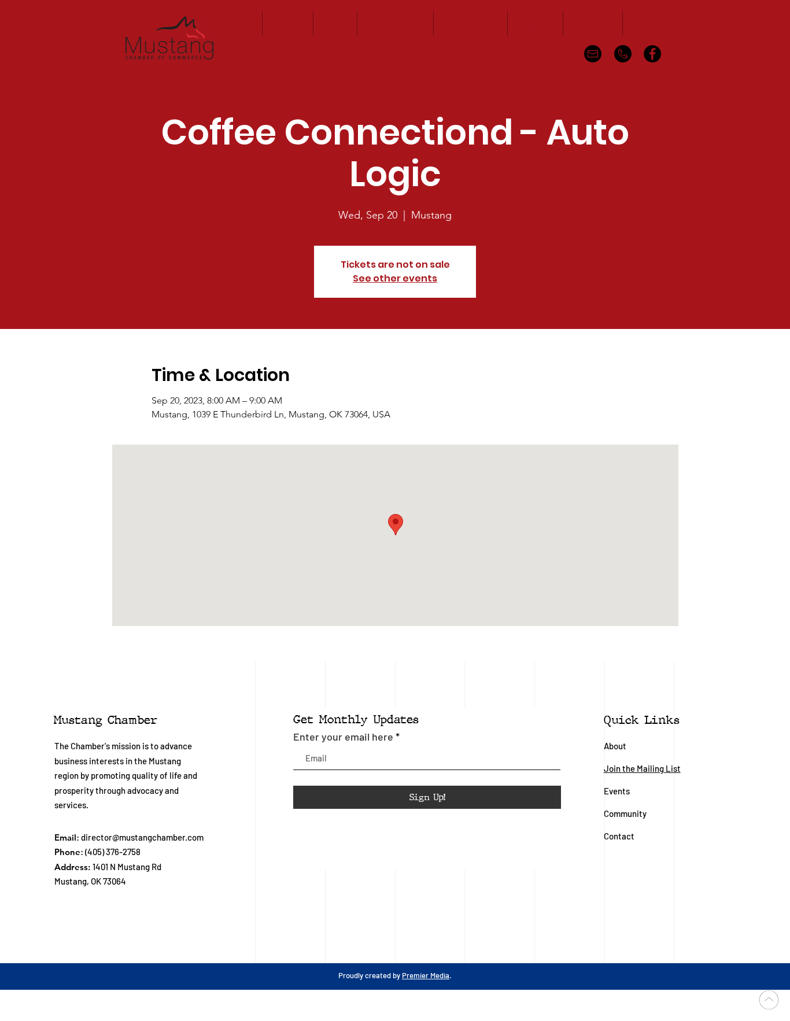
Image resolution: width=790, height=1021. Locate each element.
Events (617, 791)
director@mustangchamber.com (142, 837)
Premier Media (425, 975)
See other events (395, 278)
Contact (619, 836)
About (615, 746)
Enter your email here (343, 736)
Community (626, 813)
